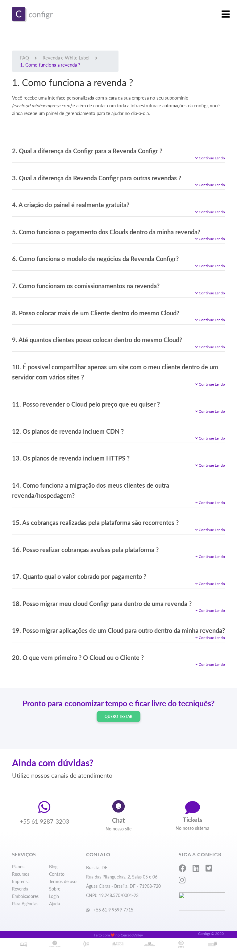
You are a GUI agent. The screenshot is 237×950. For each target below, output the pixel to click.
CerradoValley (132, 935)
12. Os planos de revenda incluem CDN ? (68, 431)
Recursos (20, 874)
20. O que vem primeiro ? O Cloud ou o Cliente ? (78, 657)
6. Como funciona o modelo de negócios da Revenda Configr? (95, 258)
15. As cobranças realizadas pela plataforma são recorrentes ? (95, 522)
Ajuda (54, 903)
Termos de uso (63, 881)
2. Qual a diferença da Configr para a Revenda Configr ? (87, 150)
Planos (18, 866)
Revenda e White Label (66, 57)
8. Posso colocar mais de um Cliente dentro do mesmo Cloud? (95, 313)
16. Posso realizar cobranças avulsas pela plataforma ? (85, 549)
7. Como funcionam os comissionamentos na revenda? (86, 285)
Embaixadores (25, 896)
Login (54, 896)
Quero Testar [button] (118, 716)
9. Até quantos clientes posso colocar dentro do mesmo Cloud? (97, 339)
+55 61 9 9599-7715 (112, 909)
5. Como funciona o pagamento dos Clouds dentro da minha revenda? (106, 231)
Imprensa (21, 881)
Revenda (20, 888)
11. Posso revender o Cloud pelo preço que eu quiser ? (86, 404)
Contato (56, 874)
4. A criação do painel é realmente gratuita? (70, 204)
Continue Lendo (211, 158)
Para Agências (25, 903)
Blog (53, 866)
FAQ (24, 57)
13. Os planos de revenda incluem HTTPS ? (71, 458)
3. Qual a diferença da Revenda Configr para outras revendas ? (96, 178)
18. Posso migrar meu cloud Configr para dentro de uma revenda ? (102, 603)
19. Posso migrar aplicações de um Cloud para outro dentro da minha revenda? (118, 630)
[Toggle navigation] (226, 14)
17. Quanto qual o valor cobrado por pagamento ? (79, 576)
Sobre (54, 888)
